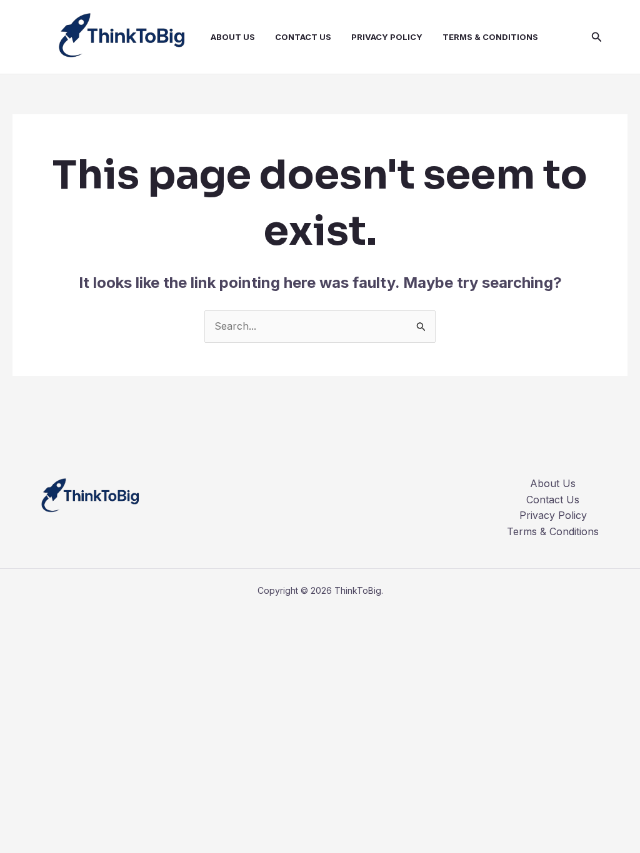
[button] (596, 37)
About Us (233, 37)
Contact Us (303, 37)
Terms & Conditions (490, 37)
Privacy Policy (386, 37)
